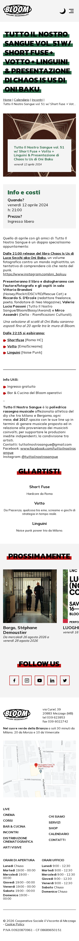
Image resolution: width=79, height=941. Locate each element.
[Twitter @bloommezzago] (65, 680)
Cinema (9, 815)
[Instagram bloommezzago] (27, 680)
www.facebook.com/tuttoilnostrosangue (39, 450)
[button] (73, 11)
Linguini (13, 352)
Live (6, 809)
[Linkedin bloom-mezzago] (52, 680)
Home (7, 100)
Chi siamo (57, 816)
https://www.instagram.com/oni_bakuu (34, 274)
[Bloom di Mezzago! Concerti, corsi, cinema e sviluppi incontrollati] (17, 11)
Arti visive (12, 847)
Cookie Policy (14, 924)
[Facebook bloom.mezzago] (14, 680)
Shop (53, 828)
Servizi (55, 822)
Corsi (8, 820)
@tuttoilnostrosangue (40, 456)
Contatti (57, 840)
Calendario (21, 100)
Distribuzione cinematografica (18, 839)
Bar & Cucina (14, 826)
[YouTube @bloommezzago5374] (39, 680)
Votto (12, 346)
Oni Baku (38, 257)
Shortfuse (15, 340)
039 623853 (56, 717)
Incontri (37, 100)
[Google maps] (39, 796)
